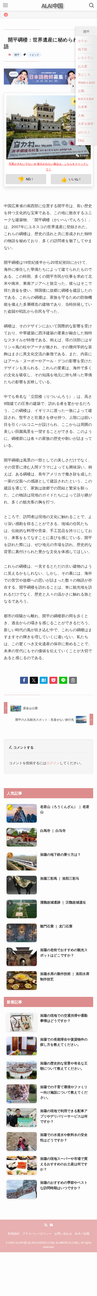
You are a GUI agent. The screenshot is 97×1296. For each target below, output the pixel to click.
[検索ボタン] (91, 5)
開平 (16, 54)
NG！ (26, 154)
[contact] (51, 1200)
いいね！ (71, 154)
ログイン (53, 737)
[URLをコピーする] (73, 655)
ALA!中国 (52, 5)
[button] (24, 655)
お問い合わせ (63, 1209)
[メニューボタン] (5, 5)
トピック (34, 54)
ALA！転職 (82, 1209)
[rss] (46, 1200)
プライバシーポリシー (37, 1209)
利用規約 (13, 1209)
